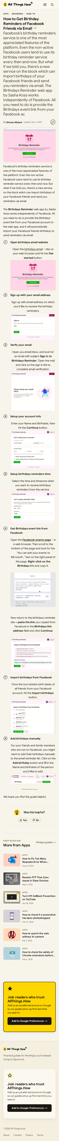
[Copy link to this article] (53, 122)
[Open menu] (45, 4)
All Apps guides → (46, 842)
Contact (17, 1135)
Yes (25, 820)
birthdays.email (33, 249)
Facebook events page (36, 540)
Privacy (29, 1135)
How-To (30, 14)
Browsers (17, 14)
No (37, 820)
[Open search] (52, 4)
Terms (40, 1135)
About (6, 1135)
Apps (6, 14)
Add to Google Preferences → (29, 1021)
